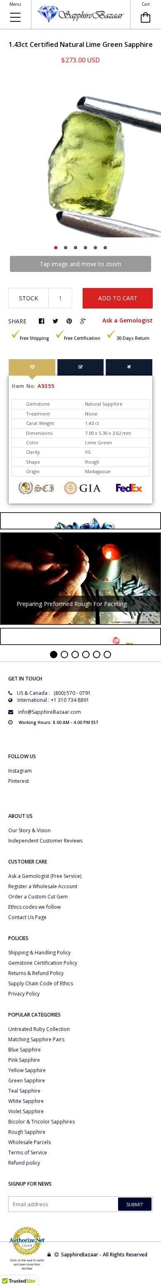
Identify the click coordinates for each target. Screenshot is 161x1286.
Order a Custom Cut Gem (38, 896)
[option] (80, 157)
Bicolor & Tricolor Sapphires (41, 1121)
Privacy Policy (24, 993)
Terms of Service (27, 1152)
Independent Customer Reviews (45, 840)
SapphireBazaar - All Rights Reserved (105, 1254)
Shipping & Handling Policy (39, 952)
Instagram (20, 770)
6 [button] (105, 247)
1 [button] (55, 247)
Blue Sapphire (24, 1049)
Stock (28, 298)
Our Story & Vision (29, 830)
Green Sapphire (26, 1080)
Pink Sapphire (24, 1059)
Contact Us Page (27, 917)
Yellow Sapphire (27, 1070)
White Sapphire (26, 1101)
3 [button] (75, 247)
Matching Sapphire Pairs (36, 1039)
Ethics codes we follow (34, 906)
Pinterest (18, 781)
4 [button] (85, 247)
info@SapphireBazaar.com (49, 711)
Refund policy (24, 1162)
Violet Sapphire (26, 1111)
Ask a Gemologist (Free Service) (44, 876)
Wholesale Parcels (29, 1142)
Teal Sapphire (24, 1090)
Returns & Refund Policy (36, 973)
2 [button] (65, 247)
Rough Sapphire (26, 1131)
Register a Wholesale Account (42, 886)
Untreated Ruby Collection (39, 1029)
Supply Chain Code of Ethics (40, 983)
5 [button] (95, 247)
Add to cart (117, 298)
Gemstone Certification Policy (42, 962)
